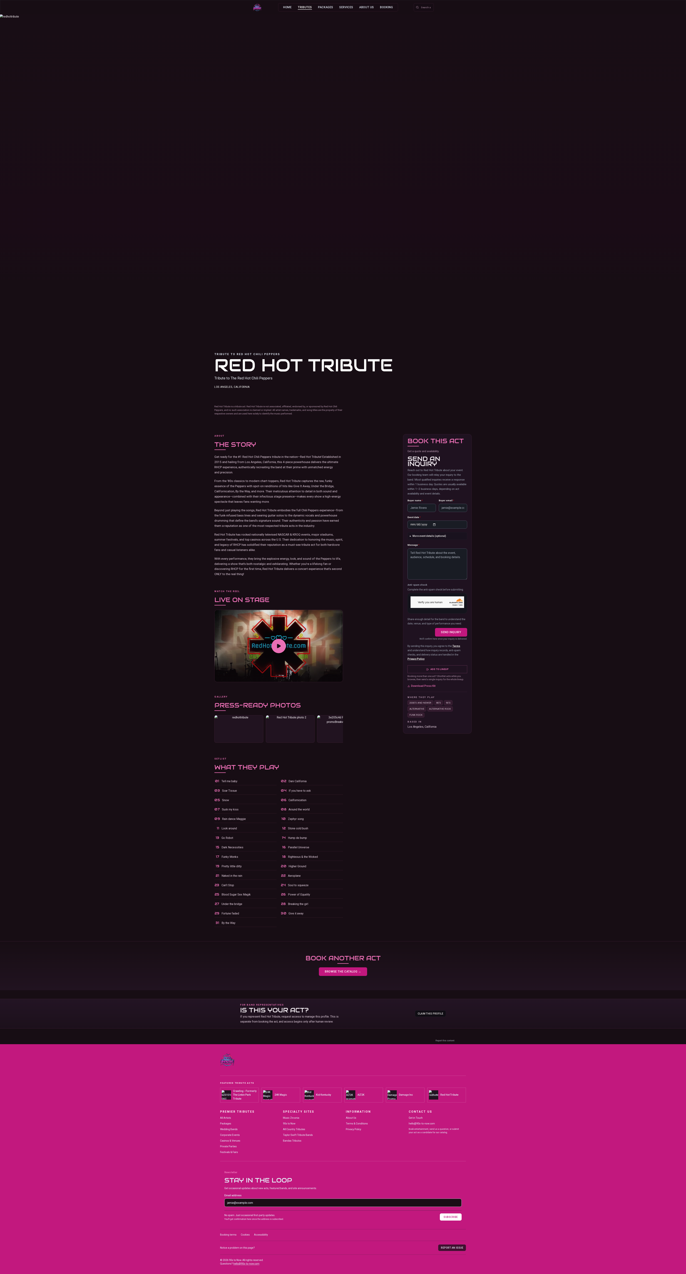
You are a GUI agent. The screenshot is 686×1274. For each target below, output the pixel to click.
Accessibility (261, 1234)
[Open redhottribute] (238, 729)
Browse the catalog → (343, 971)
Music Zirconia (291, 1117)
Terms (456, 646)
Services (346, 7)
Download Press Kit (423, 685)
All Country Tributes (294, 1129)
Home (287, 7)
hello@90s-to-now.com (422, 1123)
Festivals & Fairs (229, 1152)
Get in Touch (416, 1117)
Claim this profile (430, 1013)
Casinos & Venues (230, 1140)
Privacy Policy (415, 659)
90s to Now (289, 1123)
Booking (386, 7)
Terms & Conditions (357, 1123)
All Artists (225, 1117)
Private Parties (228, 1146)
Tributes (305, 7)
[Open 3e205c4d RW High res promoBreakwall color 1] (341, 729)
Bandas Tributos (292, 1140)
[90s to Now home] (257, 7)
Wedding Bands (229, 1129)
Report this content (445, 1040)
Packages (325, 7)
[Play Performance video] (279, 646)
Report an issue (452, 1247)
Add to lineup (439, 669)
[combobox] (424, 7)
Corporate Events (230, 1135)
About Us (366, 7)
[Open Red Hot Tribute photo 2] (290, 729)
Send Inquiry (451, 632)
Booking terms (228, 1234)
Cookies (245, 1234)
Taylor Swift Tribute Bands (298, 1135)
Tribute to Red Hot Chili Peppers (247, 354)
